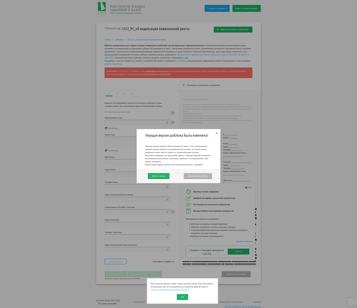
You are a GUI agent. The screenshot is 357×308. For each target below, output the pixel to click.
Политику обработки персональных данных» (170, 289)
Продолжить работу (198, 175)
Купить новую (158, 175)
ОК (182, 296)
